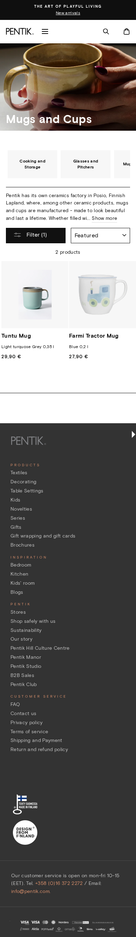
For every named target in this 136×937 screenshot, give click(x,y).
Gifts (16, 527)
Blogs (16, 592)
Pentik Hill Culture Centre (40, 648)
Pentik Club (23, 684)
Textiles (19, 473)
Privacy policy (26, 723)
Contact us (23, 713)
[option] (68, 10)
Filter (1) (36, 234)
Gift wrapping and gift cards (43, 536)
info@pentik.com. (31, 891)
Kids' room (22, 583)
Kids (15, 500)
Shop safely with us (32, 621)
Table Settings (27, 491)
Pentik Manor (25, 657)
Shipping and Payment (36, 740)
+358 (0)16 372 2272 (59, 883)
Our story (21, 639)
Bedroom (20, 565)
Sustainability (26, 630)
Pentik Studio (25, 666)
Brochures (22, 545)
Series (17, 518)
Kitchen (19, 574)
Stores (18, 612)
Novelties (21, 509)
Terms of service (29, 732)
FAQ (15, 704)
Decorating (23, 482)
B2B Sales (22, 675)
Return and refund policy (39, 749)
